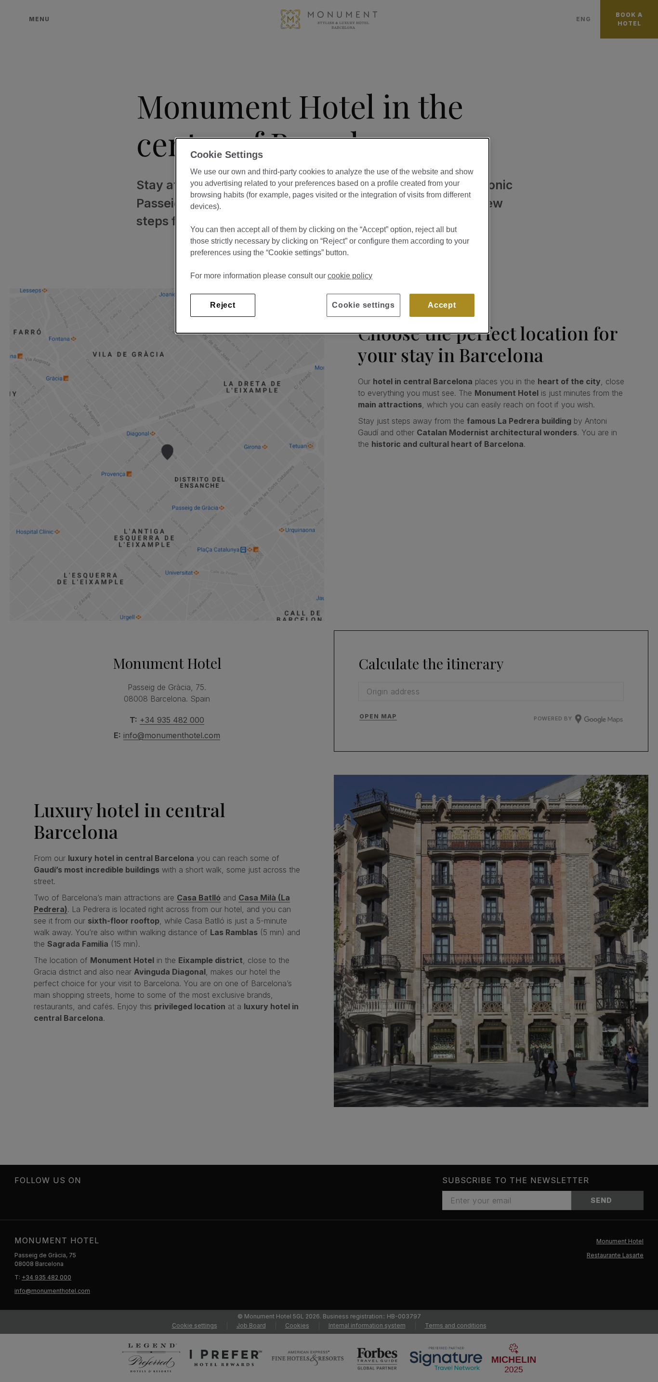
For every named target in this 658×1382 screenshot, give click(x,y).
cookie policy (350, 276)
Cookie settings (363, 305)
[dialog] (332, 235)
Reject (223, 305)
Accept (442, 305)
